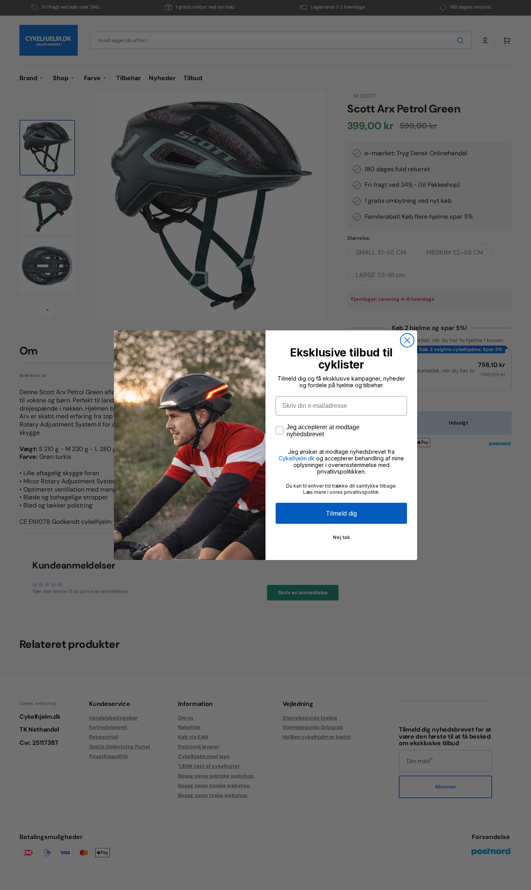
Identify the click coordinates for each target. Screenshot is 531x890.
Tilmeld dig (341, 513)
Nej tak (341, 537)
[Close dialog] (407, 340)
